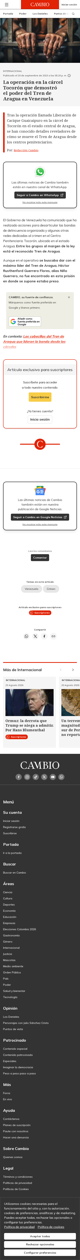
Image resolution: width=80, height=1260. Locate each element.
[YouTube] (53, 777)
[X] (44, 777)
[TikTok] (36, 777)
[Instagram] (27, 777)
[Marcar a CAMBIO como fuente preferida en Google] (40, 321)
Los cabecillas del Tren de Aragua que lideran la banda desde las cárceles (34, 341)
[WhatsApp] (61, 777)
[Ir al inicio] (40, 4)
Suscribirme (40, 397)
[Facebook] (19, 777)
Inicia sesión (40, 419)
